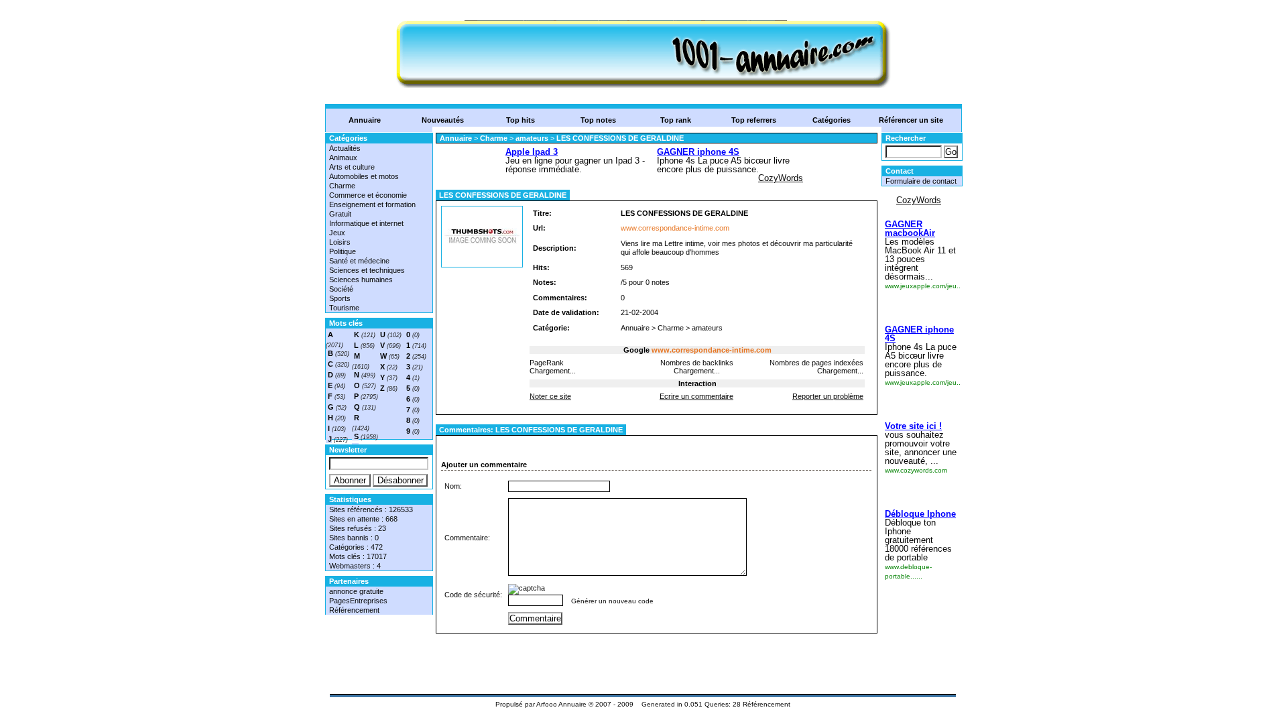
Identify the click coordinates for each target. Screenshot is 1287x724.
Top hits (520, 120)
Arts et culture (352, 167)
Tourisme (344, 308)
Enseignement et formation (372, 204)
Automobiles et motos (364, 176)
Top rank (675, 120)
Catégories (831, 120)
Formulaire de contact (921, 181)
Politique (342, 251)
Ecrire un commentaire (696, 396)
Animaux (343, 158)
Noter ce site (550, 396)
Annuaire (365, 120)
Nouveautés (443, 120)
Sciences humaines (361, 280)
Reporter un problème (827, 396)
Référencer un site (911, 120)
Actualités (345, 148)
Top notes (598, 120)
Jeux (337, 233)
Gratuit (340, 214)
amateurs (531, 138)
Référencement (354, 610)
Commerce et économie (368, 195)
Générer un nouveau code (612, 601)
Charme (342, 186)
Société (341, 289)
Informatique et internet (366, 223)
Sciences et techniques (367, 270)
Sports (340, 298)
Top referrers (753, 120)
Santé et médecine (359, 261)
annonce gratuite (356, 591)
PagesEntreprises (358, 601)
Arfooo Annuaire (561, 704)
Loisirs (340, 242)
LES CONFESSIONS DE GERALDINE (620, 138)
